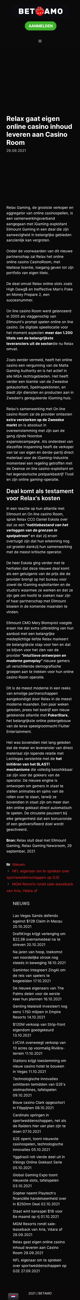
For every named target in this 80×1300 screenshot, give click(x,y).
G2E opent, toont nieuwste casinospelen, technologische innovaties (38, 1144)
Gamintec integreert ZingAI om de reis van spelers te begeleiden (39, 975)
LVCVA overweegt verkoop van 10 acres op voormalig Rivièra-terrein (39, 1048)
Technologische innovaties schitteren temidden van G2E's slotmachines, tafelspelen (39, 1084)
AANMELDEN (41, 26)
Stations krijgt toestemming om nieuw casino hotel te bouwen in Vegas (39, 1066)
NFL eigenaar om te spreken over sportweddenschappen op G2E (39, 1265)
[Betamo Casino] (40, 11)
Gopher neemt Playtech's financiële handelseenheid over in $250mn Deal (39, 1198)
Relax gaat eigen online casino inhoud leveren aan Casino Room (39, 1247)
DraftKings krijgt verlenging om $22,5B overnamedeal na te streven (39, 939)
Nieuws (18, 864)
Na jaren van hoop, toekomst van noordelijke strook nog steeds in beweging (37, 957)
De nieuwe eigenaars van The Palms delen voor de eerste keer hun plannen (38, 993)
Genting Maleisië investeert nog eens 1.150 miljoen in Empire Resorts (40, 1011)
